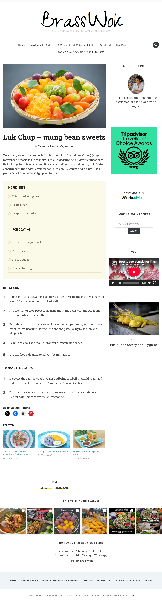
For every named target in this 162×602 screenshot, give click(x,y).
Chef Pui (105, 44)
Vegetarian (67, 146)
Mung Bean (62, 487)
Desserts (43, 146)
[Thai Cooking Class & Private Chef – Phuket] (81, 18)
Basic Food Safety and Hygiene (134, 345)
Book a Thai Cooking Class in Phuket (81, 52)
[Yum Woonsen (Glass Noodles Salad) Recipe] (19, 439)
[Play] (113, 282)
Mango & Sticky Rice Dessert (54, 451)
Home (21, 44)
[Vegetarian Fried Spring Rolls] (89, 439)
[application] (134, 272)
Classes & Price (40, 44)
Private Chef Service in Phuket (75, 44)
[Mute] (149, 282)
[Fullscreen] (154, 282)
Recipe (54, 146)
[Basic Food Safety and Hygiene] (134, 320)
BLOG (134, 339)
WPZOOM (131, 595)
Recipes (121, 44)
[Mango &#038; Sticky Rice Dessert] (54, 439)
